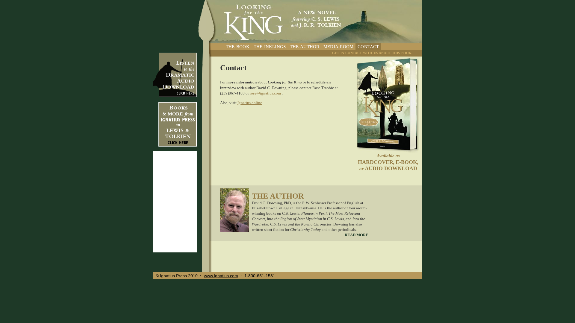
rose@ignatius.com (265, 93)
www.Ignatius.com (221, 275)
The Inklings (270, 46)
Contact (368, 46)
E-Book (406, 162)
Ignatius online (249, 103)
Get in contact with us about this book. (372, 53)
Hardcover (375, 162)
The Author (304, 46)
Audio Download (391, 168)
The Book (237, 46)
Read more (356, 235)
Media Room (338, 46)
